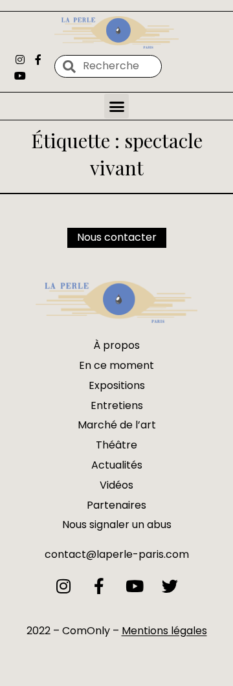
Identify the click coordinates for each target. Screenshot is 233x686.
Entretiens (117, 405)
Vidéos (116, 485)
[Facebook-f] (37, 59)
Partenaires (116, 505)
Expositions (117, 385)
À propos (116, 345)
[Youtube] (20, 75)
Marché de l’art (117, 424)
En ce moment (116, 365)
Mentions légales (164, 630)
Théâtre (116, 444)
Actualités (116, 465)
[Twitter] (170, 586)
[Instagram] (20, 59)
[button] (116, 106)
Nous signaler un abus (117, 524)
